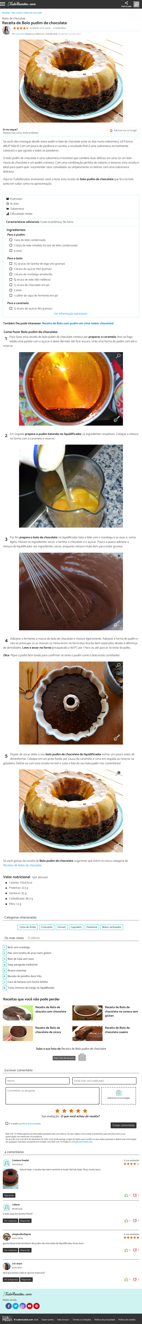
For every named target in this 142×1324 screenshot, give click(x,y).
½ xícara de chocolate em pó (31, 285)
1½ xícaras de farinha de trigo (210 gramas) (39, 263)
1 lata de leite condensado (29, 240)
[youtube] (29, 1306)
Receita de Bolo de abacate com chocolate (50, 1009)
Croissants (47, 927)
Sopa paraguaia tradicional (23, 964)
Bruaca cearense (17, 970)
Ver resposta (10, 1221)
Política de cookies (126, 1319)
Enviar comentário (124, 1125)
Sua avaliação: (50, 1116)
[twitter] (15, 1306)
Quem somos (48, 1319)
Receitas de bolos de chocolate (22, 865)
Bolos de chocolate (33, 13)
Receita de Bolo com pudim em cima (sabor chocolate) (78, 323)
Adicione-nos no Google (125, 131)
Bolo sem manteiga (19, 947)
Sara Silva (20, 34)
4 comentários (59, 28)
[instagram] (22, 1306)
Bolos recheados (111, 927)
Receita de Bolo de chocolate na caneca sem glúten (121, 1011)
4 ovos (17, 250)
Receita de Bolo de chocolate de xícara (48, 1030)
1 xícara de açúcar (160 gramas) (32, 269)
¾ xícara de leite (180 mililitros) (32, 279)
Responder (9, 1195)
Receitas (6, 13)
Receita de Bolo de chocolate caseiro (117, 1030)
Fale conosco (63, 1319)
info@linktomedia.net (82, 1142)
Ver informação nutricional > (71, 313)
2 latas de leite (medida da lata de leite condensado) (45, 245)
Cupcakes (76, 927)
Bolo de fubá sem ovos (21, 959)
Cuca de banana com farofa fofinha (28, 982)
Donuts (61, 927)
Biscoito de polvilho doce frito (25, 976)
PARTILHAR (126, 6)
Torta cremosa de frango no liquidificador (31, 988)
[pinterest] (36, 1306)
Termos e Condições (82, 1319)
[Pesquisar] (137, 4)
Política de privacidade (104, 1319)
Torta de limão (27, 927)
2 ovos (17, 290)
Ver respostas (11, 1279)
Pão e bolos (17, 13)
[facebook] (9, 1306)
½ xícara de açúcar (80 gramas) (32, 308)
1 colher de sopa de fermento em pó (35, 295)
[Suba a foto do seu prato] (82, 1057)
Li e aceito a (25, 1123)
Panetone (91, 927)
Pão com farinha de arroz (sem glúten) (29, 953)
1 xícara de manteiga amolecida (32, 274)
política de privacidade (30, 1124)
